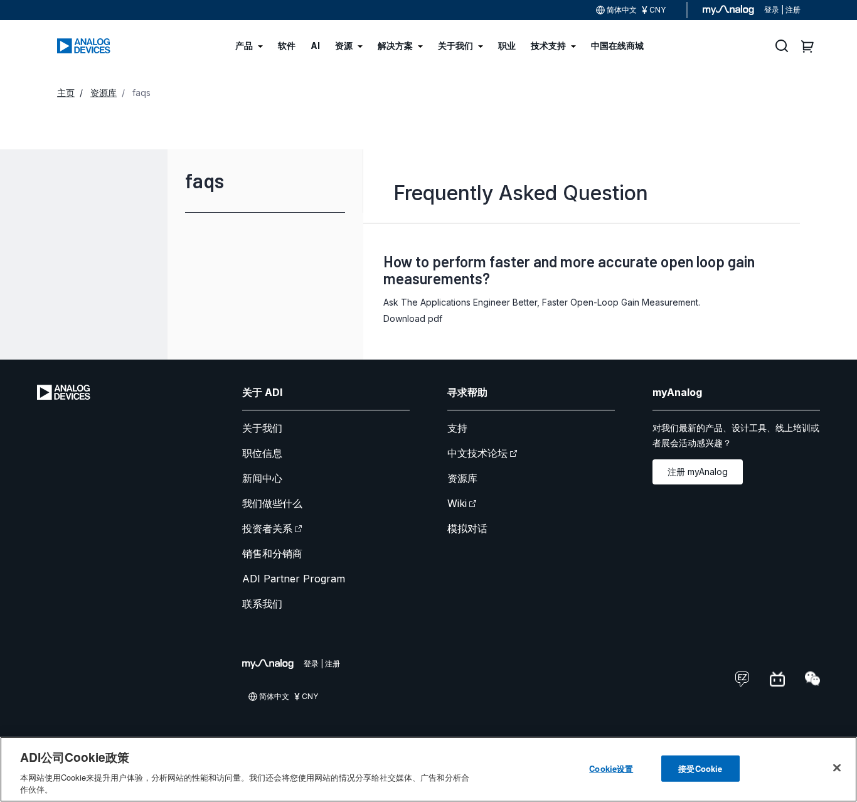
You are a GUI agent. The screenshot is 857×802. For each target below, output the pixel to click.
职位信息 (262, 453)
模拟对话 (467, 528)
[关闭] (837, 768)
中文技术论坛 (477, 453)
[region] (428, 769)
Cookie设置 (611, 768)
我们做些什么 (272, 503)
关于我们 (262, 428)
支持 (457, 428)
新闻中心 (262, 478)
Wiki (457, 503)
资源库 (462, 478)
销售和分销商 (272, 553)
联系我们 (262, 603)
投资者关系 (267, 528)
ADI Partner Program (293, 578)
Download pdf (412, 318)
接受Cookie (700, 768)
